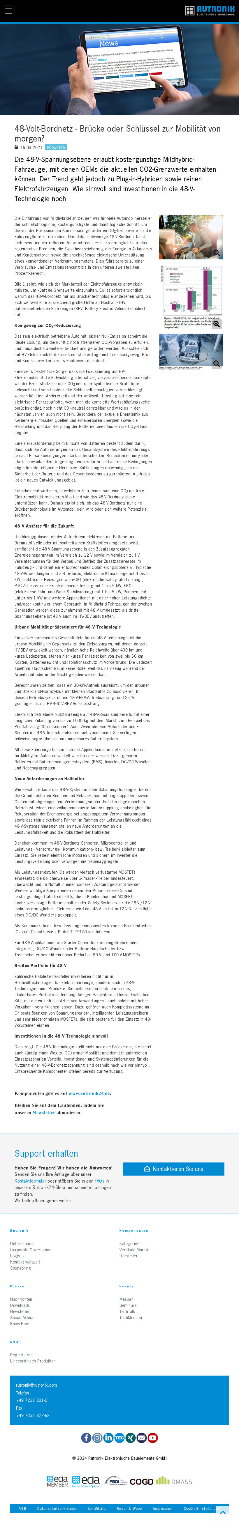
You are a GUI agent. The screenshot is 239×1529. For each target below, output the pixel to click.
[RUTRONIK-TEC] (119, 1437)
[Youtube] (152, 1437)
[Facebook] (86, 1437)
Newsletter (44, 1112)
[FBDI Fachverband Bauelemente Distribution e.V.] (116, 1482)
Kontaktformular (30, 1181)
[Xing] (97, 1437)
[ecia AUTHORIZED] (57, 1482)
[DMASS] (174, 1482)
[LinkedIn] (108, 1437)
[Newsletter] (141, 1437)
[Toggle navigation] (9, 11)
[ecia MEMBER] (86, 1482)
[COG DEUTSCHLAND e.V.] (141, 1482)
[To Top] (223, 1512)
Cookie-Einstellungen (202, 1508)
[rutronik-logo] (210, 11)
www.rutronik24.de (89, 1093)
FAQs (100, 1181)
